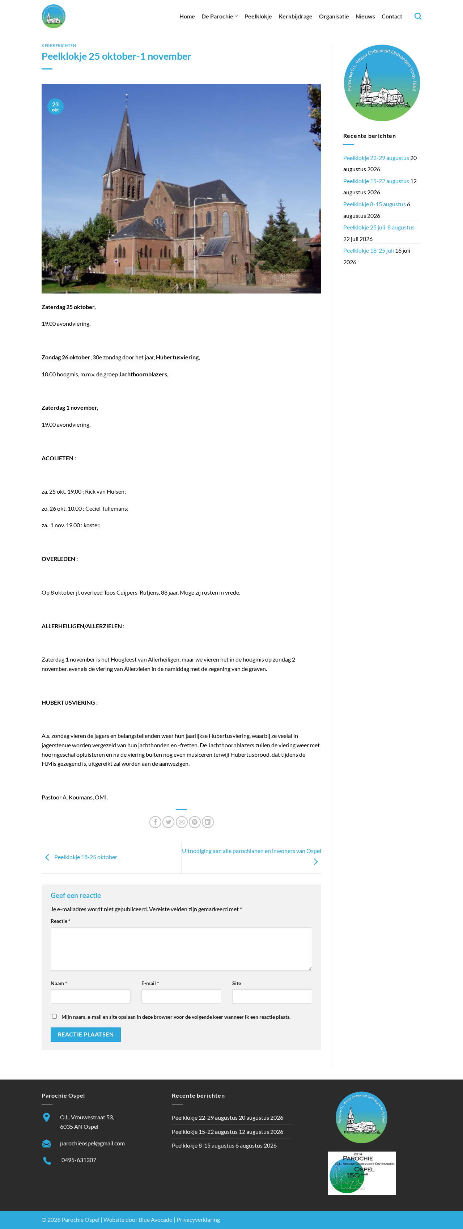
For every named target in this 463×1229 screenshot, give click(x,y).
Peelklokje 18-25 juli (368, 250)
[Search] (418, 16)
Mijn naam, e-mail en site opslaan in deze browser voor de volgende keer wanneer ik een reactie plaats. (175, 1017)
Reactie (61, 921)
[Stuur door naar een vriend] (182, 822)
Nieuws (365, 16)
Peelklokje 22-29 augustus (376, 157)
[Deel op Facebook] (155, 822)
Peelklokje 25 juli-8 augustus (379, 227)
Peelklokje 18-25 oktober (85, 856)
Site (236, 983)
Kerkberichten (59, 45)
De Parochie (217, 16)
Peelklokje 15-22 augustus (376, 180)
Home (187, 16)
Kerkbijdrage (296, 16)
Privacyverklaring (198, 1219)
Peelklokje (258, 16)
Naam (59, 983)
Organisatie (334, 16)
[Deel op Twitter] (168, 822)
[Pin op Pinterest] (195, 822)
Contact (392, 16)
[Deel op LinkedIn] (208, 822)
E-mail (150, 983)
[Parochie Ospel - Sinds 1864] (54, 16)
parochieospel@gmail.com (92, 1143)
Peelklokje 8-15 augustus (374, 203)
